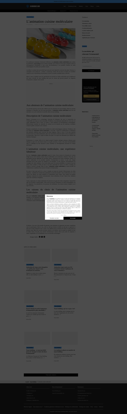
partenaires (52, 198)
